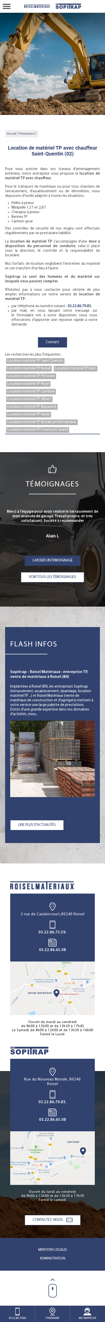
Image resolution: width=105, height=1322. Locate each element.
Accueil (12, 133)
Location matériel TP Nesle (28, 414)
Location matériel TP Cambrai (31, 391)
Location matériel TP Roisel (28, 368)
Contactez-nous (48, 1220)
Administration (52, 1258)
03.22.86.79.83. (80, 306)
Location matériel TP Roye (28, 384)
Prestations (27, 133)
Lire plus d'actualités (37, 825)
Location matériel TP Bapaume (31, 407)
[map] (52, 988)
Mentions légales (52, 1250)
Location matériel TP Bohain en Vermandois (41, 422)
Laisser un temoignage (53, 560)
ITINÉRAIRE (52, 1318)
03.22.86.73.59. (52, 932)
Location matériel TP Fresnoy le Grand (37, 430)
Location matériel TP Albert (29, 399)
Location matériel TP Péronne (31, 376)
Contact (52, 342)
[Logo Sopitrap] (37, 6)
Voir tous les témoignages (52, 577)
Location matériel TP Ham (75, 368)
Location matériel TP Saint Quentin (35, 361)
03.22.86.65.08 (52, 950)
